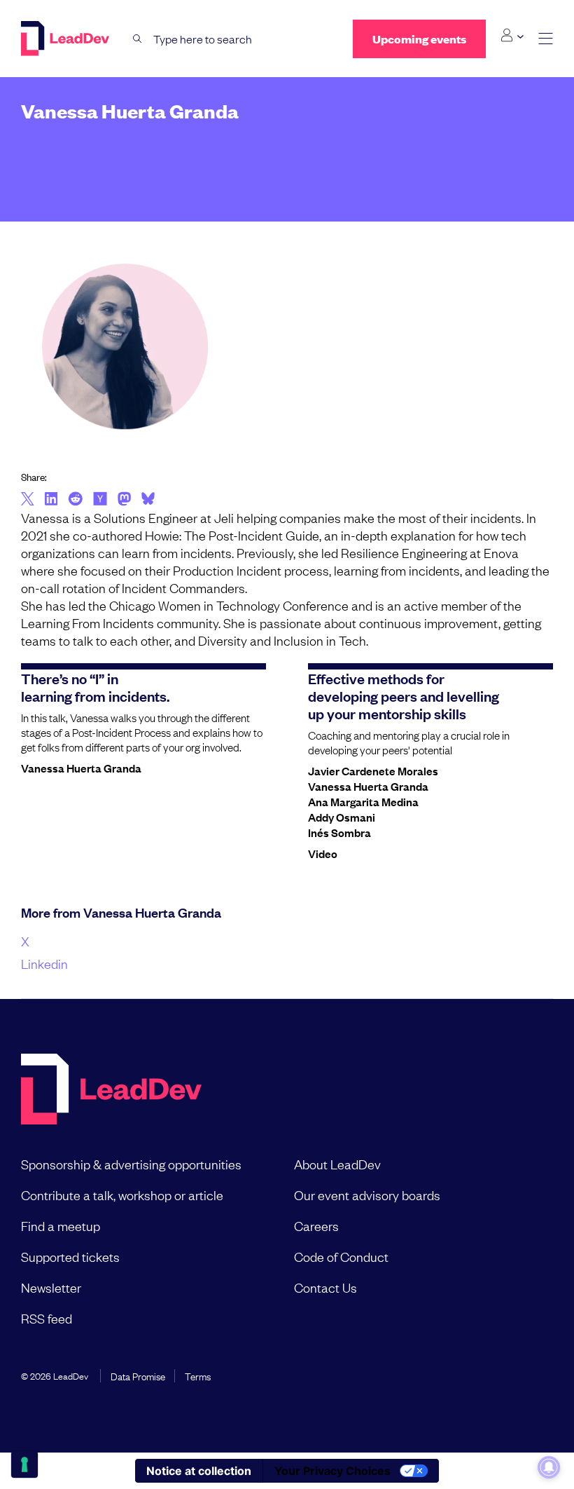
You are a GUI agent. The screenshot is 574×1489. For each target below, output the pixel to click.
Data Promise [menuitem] (138, 1375)
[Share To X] (27, 499)
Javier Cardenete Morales (373, 770)
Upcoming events (419, 39)
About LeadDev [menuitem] (337, 1163)
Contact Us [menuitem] (325, 1287)
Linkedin (44, 963)
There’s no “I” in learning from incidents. (95, 686)
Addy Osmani (341, 816)
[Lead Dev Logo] (66, 38)
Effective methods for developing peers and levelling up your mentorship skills (403, 695)
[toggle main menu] (545, 39)
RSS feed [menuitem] (46, 1318)
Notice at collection (198, 1471)
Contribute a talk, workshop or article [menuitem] (122, 1194)
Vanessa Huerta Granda (81, 767)
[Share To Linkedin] (51, 499)
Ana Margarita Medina (363, 801)
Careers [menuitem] (316, 1225)
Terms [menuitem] (198, 1375)
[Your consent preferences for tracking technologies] (24, 1464)
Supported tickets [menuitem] (70, 1256)
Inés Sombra (339, 832)
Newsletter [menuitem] (51, 1287)
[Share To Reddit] (75, 500)
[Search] (137, 38)
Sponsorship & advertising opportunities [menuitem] (131, 1163)
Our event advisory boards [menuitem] (367, 1194)
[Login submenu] (512, 35)
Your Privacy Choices (332, 1471)
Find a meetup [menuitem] (60, 1225)
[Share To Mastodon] (124, 500)
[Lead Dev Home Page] (111, 1090)
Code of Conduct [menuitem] (341, 1256)
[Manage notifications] (549, 1467)
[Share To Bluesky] (148, 500)
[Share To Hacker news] (100, 499)
